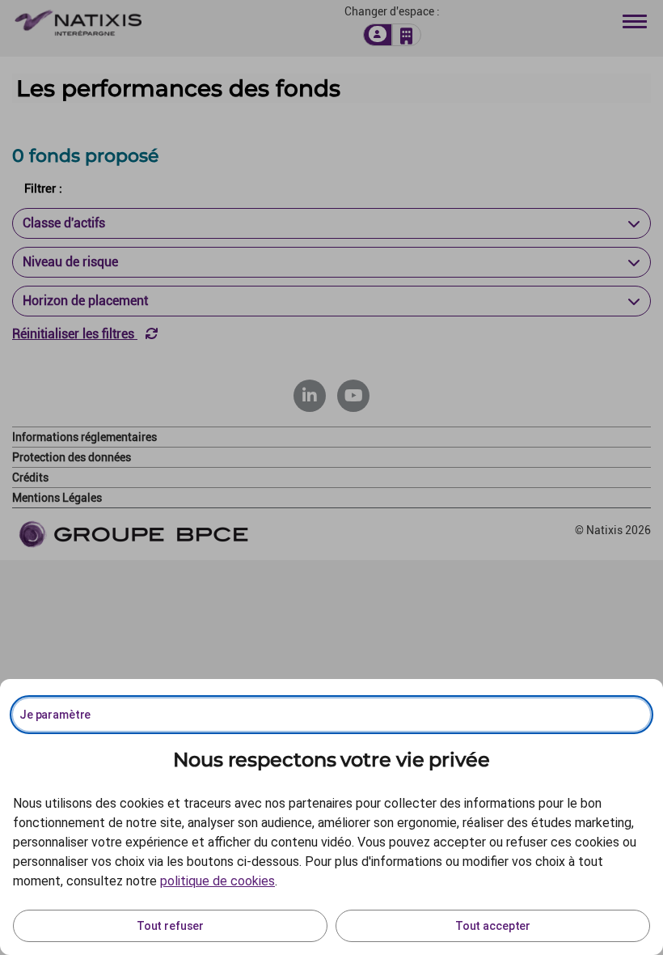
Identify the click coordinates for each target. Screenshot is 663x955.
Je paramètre (55, 714)
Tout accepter (492, 925)
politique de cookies (217, 881)
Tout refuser (170, 925)
